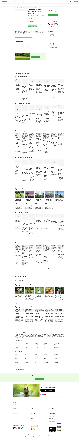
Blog (15, 1)
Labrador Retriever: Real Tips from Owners (31, 253)
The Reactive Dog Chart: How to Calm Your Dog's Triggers (31, 143)
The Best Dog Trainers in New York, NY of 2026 (59, 200)
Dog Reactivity (33, 4)
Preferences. (40, 436)
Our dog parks (11, 1)
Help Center (15, 416)
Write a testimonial (32, 26)
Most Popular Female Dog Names (38, 296)
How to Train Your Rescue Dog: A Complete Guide (61, 87)
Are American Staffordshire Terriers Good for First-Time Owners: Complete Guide (46, 258)
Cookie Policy (19, 436)
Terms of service (15, 411)
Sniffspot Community (53, 4)
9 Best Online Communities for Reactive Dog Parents (54, 141)
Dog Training (24, 4)
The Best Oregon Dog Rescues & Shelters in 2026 (29, 315)
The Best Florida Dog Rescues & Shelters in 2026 (49, 315)
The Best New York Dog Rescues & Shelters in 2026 (59, 315)
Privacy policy (15, 413)
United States (33, 15)
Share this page (53, 26)
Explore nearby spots (53, 15)
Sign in (71, 1)
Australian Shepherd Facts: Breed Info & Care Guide (54, 253)
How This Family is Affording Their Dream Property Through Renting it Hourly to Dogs (32, 172)
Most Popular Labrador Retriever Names (59, 296)
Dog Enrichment (43, 4)
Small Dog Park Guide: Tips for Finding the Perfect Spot (61, 222)
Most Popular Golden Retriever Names (49, 296)
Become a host (42, 1)
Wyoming (38, 15)
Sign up (76, 1)
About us (14, 408)
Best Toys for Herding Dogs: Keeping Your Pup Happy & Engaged (32, 115)
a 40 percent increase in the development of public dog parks (17, 177)
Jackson (43, 15)
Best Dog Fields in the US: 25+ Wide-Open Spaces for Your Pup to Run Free (25, 90)
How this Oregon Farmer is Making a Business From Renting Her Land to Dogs (46, 171)
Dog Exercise (52, 43)
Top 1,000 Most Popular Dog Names (18, 296)
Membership (33, 411)
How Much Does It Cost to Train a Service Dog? (39, 87)
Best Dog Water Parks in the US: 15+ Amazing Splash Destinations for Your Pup (18, 117)
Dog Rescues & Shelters (53, 47)
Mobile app (32, 418)
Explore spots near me (36, 56)
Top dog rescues (24, 1)
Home (32, 408)
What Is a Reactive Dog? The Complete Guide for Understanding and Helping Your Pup (46, 144)
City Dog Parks (52, 39)
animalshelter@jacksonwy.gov (33, 19)
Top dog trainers (31, 1)
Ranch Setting (53, 175)
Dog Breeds (51, 40)
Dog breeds (37, 1)
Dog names (19, 1)
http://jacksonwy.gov (31, 18)
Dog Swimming (52, 44)
